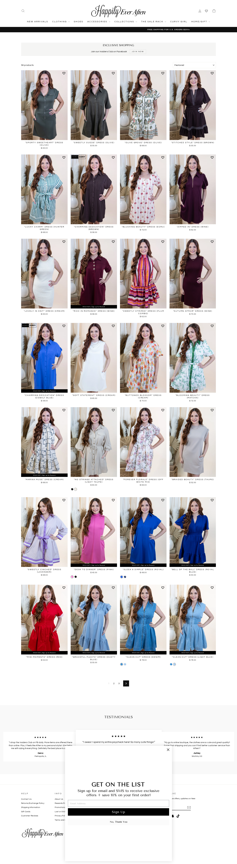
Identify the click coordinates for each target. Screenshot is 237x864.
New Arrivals (37, 21)
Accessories (97, 21)
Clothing (60, 21)
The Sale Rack (152, 21)
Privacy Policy (61, 816)
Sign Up (118, 812)
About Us (59, 799)
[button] (64, 74)
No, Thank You (118, 821)
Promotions (60, 807)
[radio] (72, 489)
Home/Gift (199, 21)
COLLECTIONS (124, 21)
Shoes (78, 21)
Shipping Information (30, 807)
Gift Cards (25, 812)
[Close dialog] (168, 749)
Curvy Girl (178, 21)
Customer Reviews (29, 816)
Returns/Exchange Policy (32, 803)
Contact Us (26, 799)
